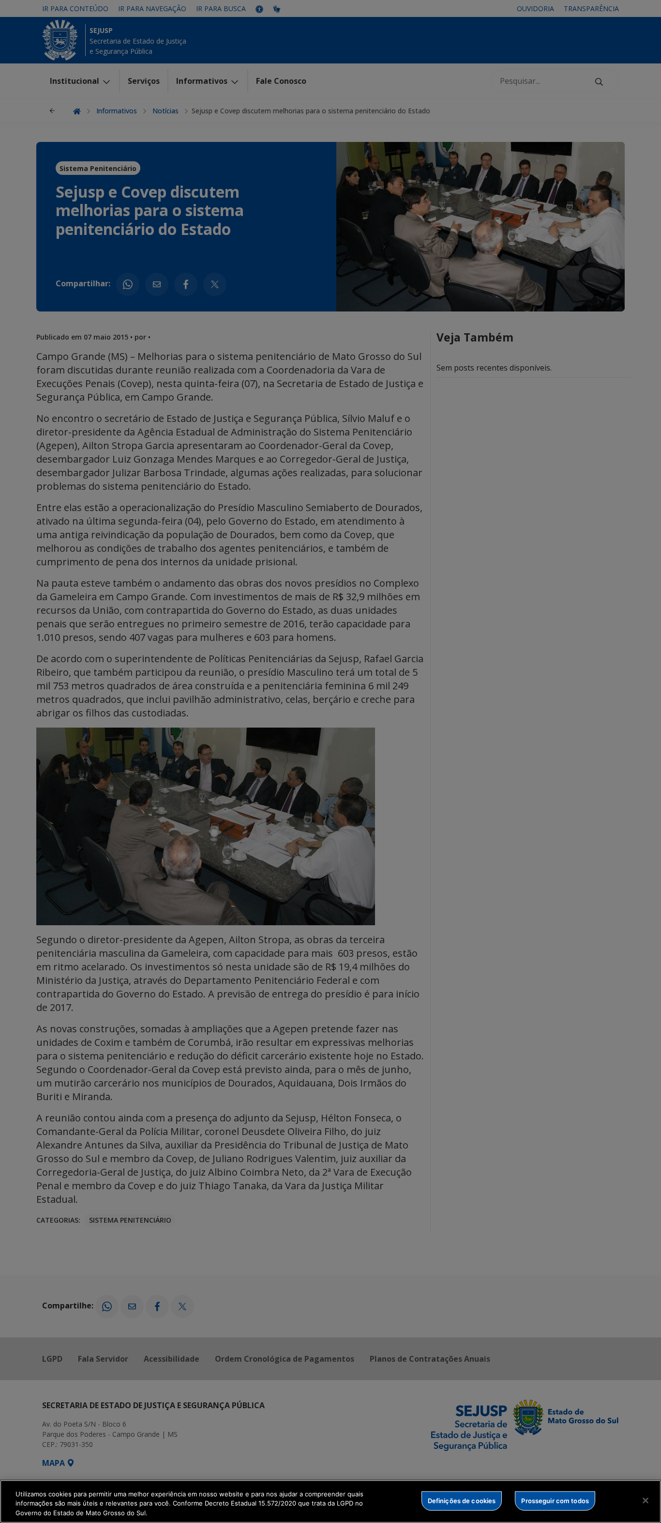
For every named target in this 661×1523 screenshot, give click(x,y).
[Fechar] (645, 1500)
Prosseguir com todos (555, 1500)
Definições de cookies (462, 1500)
